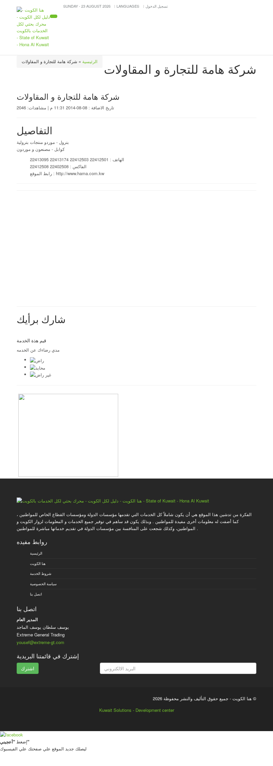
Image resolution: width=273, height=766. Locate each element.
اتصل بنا (36, 594)
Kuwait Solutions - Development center (136, 710)
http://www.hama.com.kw (80, 173)
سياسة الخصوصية (43, 583)
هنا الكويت (38, 563)
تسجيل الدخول (156, 6)
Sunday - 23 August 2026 (87, 6)
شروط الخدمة (40, 573)
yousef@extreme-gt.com (40, 642)
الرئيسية (90, 61)
